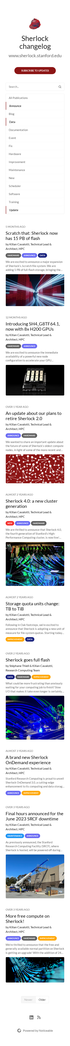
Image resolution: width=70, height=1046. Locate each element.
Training (14, 202)
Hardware (15, 154)
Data (12, 122)
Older (42, 999)
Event (12, 138)
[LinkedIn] (33, 1017)
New (11, 178)
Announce (15, 105)
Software (14, 194)
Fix (11, 146)
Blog (11, 113)
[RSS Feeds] (39, 1017)
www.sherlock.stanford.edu (35, 55)
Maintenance (17, 170)
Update (13, 210)
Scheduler (15, 186)
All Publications (18, 97)
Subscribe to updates (35, 70)
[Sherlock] (35, 24)
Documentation (18, 130)
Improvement (17, 162)
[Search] (60, 87)
